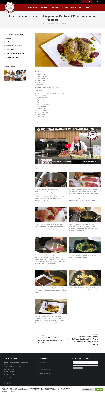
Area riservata (43, 362)
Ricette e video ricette (12, 57)
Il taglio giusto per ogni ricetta (14, 45)
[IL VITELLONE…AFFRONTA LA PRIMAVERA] (24, 72)
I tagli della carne (10, 42)
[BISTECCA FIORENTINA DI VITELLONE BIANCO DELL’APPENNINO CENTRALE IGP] (12, 72)
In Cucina (8, 38)
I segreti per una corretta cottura (15, 53)
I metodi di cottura (11, 49)
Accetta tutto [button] (99, 389)
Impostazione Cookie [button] (88, 389)
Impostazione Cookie (45, 373)
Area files (42, 366)
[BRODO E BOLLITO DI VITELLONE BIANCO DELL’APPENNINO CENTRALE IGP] (7, 72)
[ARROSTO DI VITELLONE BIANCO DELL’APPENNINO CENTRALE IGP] (7, 78)
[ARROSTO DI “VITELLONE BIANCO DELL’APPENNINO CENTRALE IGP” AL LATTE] (18, 72)
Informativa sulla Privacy (46, 369)
